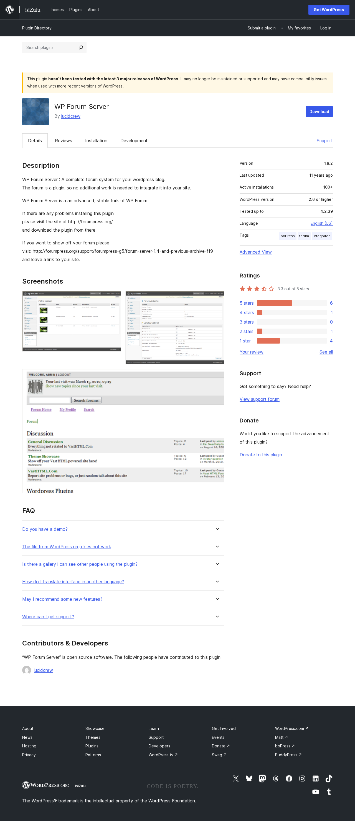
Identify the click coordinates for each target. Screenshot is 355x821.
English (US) (322, 223)
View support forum (260, 399)
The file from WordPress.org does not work (66, 546)
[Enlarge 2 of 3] (216, 298)
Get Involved (224, 728)
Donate (221, 746)
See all (326, 352)
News (27, 737)
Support (325, 140)
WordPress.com (292, 728)
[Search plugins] (81, 47)
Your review (251, 352)
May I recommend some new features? (62, 599)
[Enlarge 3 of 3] (216, 376)
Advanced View (256, 252)
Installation (96, 140)
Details (35, 140)
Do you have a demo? (45, 529)
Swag (219, 754)
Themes (92, 737)
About (27, 728)
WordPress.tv (163, 754)
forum (304, 236)
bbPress (288, 236)
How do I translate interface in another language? (73, 581)
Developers (159, 746)
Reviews (63, 140)
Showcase (95, 728)
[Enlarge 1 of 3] (113, 298)
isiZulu (80, 786)
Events (218, 737)
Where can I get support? (48, 616)
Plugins (91, 746)
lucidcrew (70, 116)
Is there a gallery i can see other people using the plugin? (80, 564)
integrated (322, 236)
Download (319, 111)
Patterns (93, 754)
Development (134, 140)
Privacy (29, 754)
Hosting (29, 746)
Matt (281, 737)
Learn (154, 728)
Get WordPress (329, 9)
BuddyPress (288, 754)
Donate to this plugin (261, 454)
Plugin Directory (37, 28)
